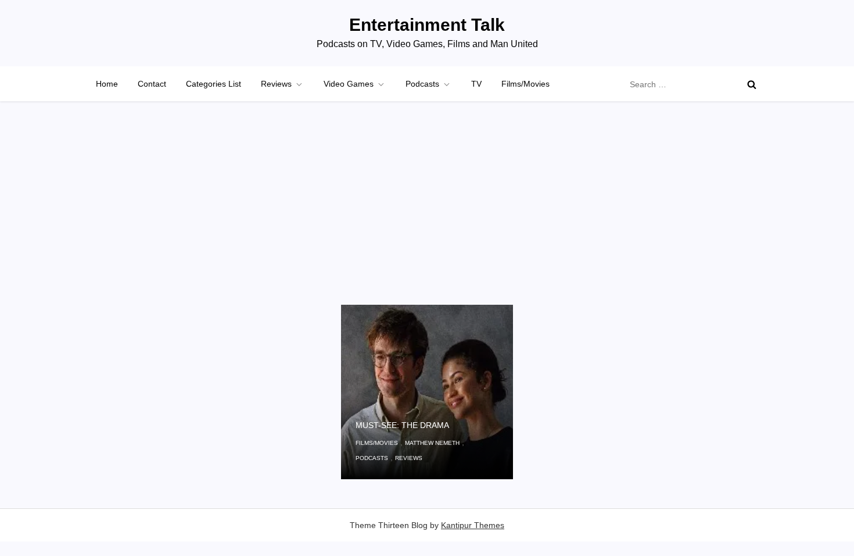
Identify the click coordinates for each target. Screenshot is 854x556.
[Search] (752, 84)
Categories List (213, 83)
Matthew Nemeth (432, 443)
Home (107, 83)
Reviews (276, 83)
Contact (152, 83)
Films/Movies (525, 83)
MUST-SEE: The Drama (402, 425)
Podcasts (422, 83)
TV (476, 83)
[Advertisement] (427, 217)
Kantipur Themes (472, 525)
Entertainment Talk (427, 24)
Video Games (349, 83)
